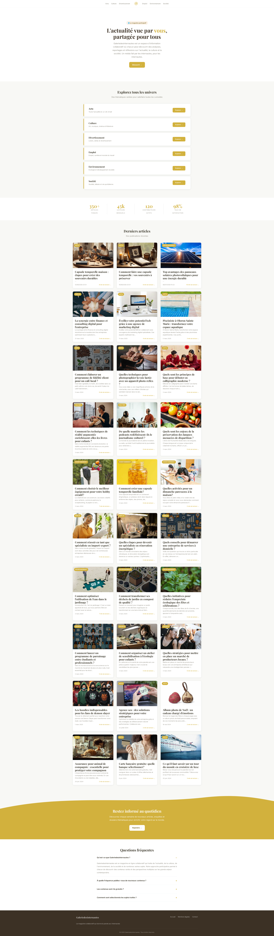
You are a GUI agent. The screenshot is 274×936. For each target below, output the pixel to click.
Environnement (155, 4)
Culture (113, 4)
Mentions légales (184, 917)
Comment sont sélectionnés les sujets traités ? (117, 897)
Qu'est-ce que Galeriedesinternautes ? (113, 857)
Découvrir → (137, 65)
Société (166, 4)
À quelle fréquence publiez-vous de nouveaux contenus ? (121, 880)
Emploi (144, 4)
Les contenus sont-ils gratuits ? (110, 889)
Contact (195, 917)
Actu (107, 4)
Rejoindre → (137, 828)
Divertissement (124, 4)
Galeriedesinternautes (87, 917)
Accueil (172, 917)
